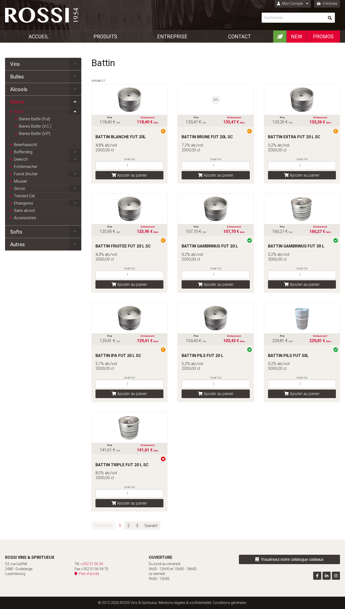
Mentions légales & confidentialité (185, 603)
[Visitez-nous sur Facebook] (317, 576)
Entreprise (172, 37)
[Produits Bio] (279, 37)
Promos (323, 37)
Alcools (18, 89)
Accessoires (25, 217)
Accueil (39, 37)
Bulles (17, 77)
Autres (17, 244)
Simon (19, 188)
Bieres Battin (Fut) (34, 119)
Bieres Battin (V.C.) (35, 126)
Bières (17, 102)
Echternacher (25, 166)
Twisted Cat (24, 195)
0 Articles (329, 4)
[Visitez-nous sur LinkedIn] (327, 576)
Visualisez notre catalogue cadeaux (291, 559)
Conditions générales (229, 603)
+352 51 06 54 (92, 564)
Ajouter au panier (131, 175)
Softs (16, 232)
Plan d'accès (88, 574)
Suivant (150, 525)
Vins (15, 64)
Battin (19, 111)
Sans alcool (24, 210)
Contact (239, 37)
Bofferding (23, 152)
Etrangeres (23, 203)
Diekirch (21, 159)
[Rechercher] (330, 18)
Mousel (20, 181)
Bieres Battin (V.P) (34, 133)
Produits (105, 37)
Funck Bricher (26, 174)
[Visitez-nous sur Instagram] (336, 576)
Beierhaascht (25, 144)
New (296, 37)
